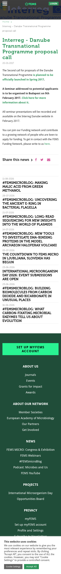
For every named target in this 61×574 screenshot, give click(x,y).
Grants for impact (30, 386)
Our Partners (30, 424)
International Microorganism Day (30, 493)
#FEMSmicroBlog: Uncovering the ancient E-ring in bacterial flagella (29, 203)
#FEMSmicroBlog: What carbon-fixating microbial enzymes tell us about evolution (26, 315)
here (47, 143)
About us (30, 366)
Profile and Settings (30, 530)
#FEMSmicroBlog (30, 461)
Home (5, 21)
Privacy (30, 510)
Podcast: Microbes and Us (30, 467)
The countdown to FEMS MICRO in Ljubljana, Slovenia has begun (30, 258)
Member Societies (30, 412)
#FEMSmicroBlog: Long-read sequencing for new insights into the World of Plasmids (29, 220)
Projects (30, 485)
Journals (30, 374)
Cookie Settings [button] (13, 566)
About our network (30, 404)
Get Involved (30, 430)
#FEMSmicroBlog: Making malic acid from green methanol (25, 186)
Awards (30, 392)
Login (53, 3)
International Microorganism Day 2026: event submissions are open (30, 275)
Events (30, 380)
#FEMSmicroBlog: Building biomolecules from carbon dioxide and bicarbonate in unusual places (27, 294)
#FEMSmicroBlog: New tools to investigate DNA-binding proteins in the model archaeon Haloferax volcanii (29, 239)
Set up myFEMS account (30, 349)
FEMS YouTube (30, 473)
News (30, 441)
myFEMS (30, 518)
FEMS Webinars (30, 455)
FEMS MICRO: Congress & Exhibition (31, 449)
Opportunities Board (30, 499)
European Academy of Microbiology (30, 418)
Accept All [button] (31, 566)
